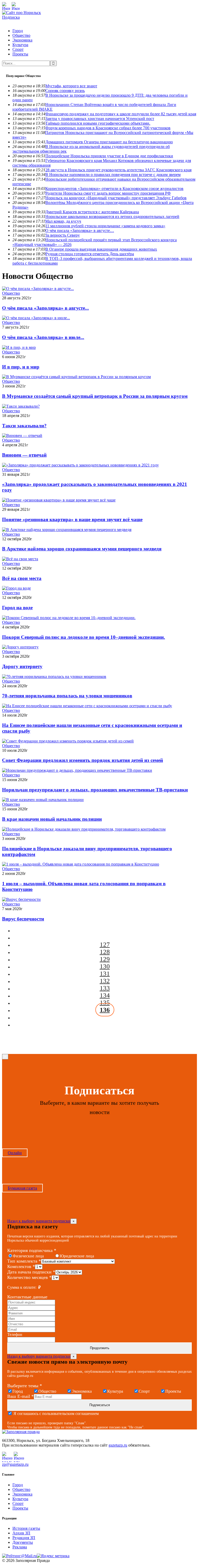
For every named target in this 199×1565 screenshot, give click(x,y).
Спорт (18, 49)
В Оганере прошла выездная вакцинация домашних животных (101, 249)
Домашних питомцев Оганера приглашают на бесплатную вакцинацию (109, 142)
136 (105, 1009)
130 (105, 966)
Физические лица (28, 1256)
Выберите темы (24, 1385)
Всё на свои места (21, 578)
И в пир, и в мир (20, 367)
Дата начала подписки (31, 1271)
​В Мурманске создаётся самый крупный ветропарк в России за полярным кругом (95, 396)
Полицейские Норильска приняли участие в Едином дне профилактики (109, 156)
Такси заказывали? (24, 425)
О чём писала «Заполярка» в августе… (79, 230)
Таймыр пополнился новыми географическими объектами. (97, 123)
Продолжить (99, 1348)
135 (105, 1002)
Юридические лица (77, 1256)
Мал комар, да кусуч (63, 221)
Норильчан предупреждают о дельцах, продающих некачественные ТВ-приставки (95, 789)
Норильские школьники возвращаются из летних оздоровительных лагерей (112, 216)
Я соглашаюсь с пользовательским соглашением (55, 1413)
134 (105, 995)
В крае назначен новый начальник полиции (52, 819)
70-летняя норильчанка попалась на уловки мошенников (67, 695)
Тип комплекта (24, 1261)
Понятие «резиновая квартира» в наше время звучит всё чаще (72, 519)
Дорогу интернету (22, 666)
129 (105, 958)
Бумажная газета (22, 1188)
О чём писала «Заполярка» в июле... (43, 337)
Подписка (11, 17)
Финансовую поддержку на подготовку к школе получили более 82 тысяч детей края (120, 114)
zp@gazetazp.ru (15, 1464)
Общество (21, 35)
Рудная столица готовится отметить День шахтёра (89, 254)
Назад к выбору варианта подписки (38, 1221)
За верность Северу (62, 235)
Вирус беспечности (23, 919)
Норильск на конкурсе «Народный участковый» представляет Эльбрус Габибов (116, 198)
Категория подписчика (31, 1250)
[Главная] (21, 12)
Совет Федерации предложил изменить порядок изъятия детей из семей (82, 760)
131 (105, 973)
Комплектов (21, 1266)
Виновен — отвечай (24, 455)
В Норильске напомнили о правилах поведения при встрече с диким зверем (113, 174)
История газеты (26, 1528)
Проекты (20, 54)
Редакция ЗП (23, 1537)
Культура (20, 45)
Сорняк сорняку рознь (65, 90)
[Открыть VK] (16, 6)
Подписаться (99, 1405)
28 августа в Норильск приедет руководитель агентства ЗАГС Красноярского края (118, 170)
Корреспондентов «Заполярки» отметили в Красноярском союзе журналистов (114, 188)
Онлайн (15, 1153)
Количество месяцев (29, 1277)
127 (105, 944)
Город (17, 31)
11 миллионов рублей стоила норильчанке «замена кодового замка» (105, 226)
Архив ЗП (21, 1533)
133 (105, 988)
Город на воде (17, 607)
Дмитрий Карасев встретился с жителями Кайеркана (92, 212)
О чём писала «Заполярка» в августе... (45, 308)
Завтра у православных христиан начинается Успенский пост (99, 118)
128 (105, 951)
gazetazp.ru (118, 1445)
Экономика (22, 40)
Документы (22, 1542)
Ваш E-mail (20, 1396)
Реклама (19, 1547)
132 (105, 980)
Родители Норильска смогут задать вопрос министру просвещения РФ (108, 193)
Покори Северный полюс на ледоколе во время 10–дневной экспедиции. (83, 637)
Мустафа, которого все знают (71, 86)
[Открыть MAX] (6, 6)
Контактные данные (27, 1296)
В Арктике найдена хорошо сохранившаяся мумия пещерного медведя (81, 548)
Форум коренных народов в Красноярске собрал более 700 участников (107, 128)
